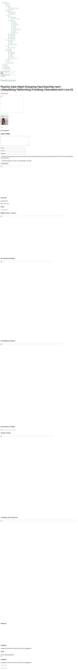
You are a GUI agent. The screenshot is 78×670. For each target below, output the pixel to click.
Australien (13, 35)
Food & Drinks (11, 40)
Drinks (11, 43)
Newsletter (7, 67)
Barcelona (16, 25)
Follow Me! (4, 665)
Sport (8, 46)
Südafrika (12, 34)
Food (11, 41)
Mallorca (15, 32)
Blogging (12, 52)
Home (5, 2)
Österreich (13, 17)
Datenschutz (7, 69)
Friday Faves (13, 58)
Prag (14, 26)
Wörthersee (16, 18)
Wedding (9, 49)
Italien (14, 31)
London (15, 23)
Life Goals (12, 14)
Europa (12, 20)
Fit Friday (12, 47)
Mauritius (12, 37)
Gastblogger (10, 62)
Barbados (12, 38)
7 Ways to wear (14, 8)
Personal (9, 11)
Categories (7, 3)
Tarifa (14, 28)
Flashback (13, 12)
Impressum (4, 668)
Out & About (13, 44)
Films (11, 55)
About (5, 64)
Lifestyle (9, 50)
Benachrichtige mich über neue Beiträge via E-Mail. (16, 161)
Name (3, 148)
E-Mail (3, 151)
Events (12, 56)
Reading (12, 53)
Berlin (14, 21)
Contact (6, 66)
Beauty (9, 59)
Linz (8, 61)
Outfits (9, 6)
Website (3, 153)
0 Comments (4, 115)
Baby (8, 5)
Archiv (2, 654)
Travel (8, 15)
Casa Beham (10, 9)
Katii (2, 127)
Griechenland (16, 29)
